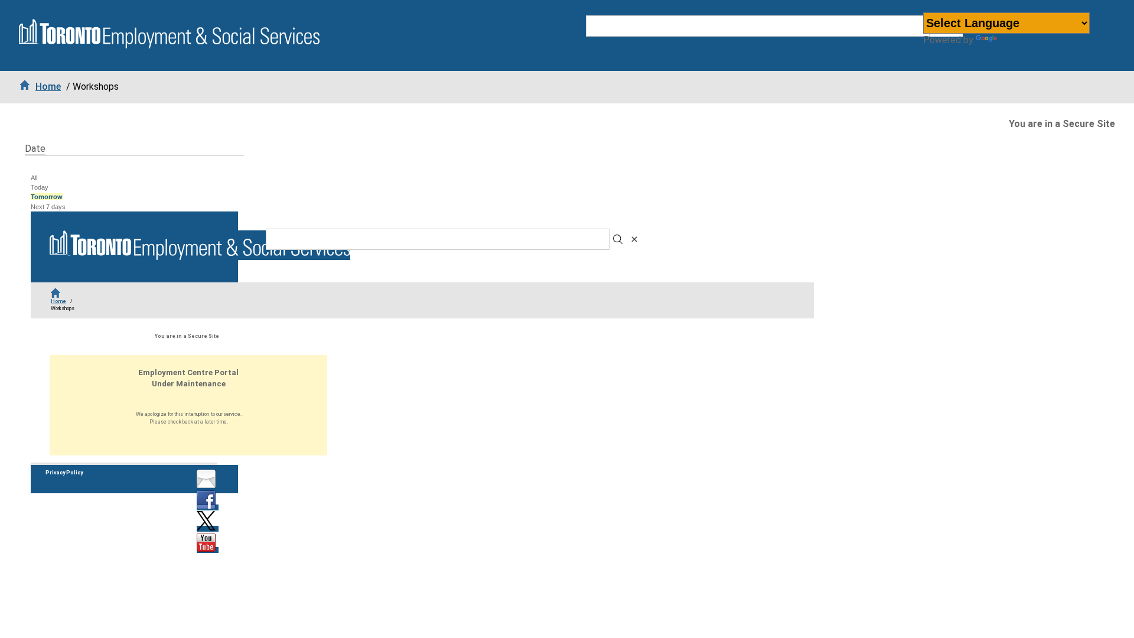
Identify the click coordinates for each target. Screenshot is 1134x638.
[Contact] (208, 486)
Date (35, 148)
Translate (1020, 39)
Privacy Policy (64, 473)
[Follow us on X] (208, 529)
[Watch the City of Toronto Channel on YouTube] (208, 550)
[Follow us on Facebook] (208, 507)
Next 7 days (48, 206)
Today (39, 187)
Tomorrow (47, 196)
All (34, 177)
